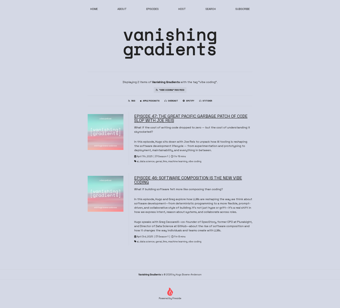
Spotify (190, 101)
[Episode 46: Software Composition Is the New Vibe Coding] (105, 194)
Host (182, 9)
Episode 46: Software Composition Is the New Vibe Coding (188, 180)
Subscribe (242, 9)
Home (94, 9)
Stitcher (207, 101)
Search (210, 9)
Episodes (152, 9)
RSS (133, 101)
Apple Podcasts (151, 101)
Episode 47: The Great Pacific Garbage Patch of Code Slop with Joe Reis (191, 118)
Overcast (173, 101)
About (122, 9)
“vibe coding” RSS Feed (171, 90)
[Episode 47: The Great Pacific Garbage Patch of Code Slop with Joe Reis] (105, 132)
